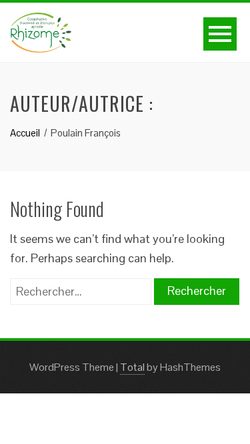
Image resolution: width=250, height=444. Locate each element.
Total (132, 367)
